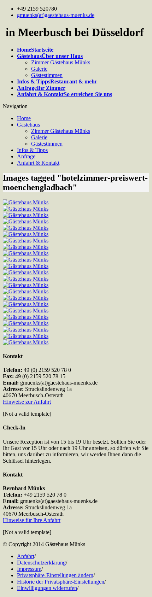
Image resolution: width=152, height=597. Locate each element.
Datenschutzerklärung (41, 563)
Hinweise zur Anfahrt (27, 402)
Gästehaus (28, 125)
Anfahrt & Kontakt (38, 163)
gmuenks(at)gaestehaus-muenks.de (55, 15)
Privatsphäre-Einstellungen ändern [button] (55, 575)
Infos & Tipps (32, 150)
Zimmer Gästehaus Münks (60, 62)
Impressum (29, 569)
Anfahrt (25, 556)
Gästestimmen (47, 75)
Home (24, 118)
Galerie (39, 69)
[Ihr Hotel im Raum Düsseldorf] (25, 202)
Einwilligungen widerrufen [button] (47, 588)
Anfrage (26, 156)
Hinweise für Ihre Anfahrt (31, 520)
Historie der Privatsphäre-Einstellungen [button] (60, 582)
